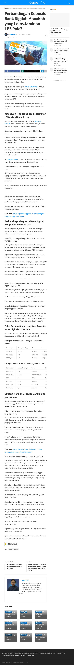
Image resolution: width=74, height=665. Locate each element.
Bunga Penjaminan (31, 87)
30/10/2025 (9, 616)
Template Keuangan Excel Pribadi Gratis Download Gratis (61, 50)
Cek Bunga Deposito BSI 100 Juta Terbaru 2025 (25, 624)
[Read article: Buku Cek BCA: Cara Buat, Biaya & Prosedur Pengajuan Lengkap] (59, 20)
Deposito (28, 34)
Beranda (7, 8)
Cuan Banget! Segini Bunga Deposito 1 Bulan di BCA (10, 623)
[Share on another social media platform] (45, 71)
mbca (10, 549)
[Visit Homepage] (37, 2)
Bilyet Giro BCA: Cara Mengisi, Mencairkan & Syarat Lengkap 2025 (60, 70)
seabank (16, 549)
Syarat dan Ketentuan (20, 655)
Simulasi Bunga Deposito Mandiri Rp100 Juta (40, 612)
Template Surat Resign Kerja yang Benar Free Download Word (60, 41)
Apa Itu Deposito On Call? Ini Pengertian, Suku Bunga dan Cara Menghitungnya (40, 623)
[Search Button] (68, 2)
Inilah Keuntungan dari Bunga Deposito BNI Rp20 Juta (25, 635)
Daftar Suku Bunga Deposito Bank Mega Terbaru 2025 (25, 612)
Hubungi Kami (33, 653)
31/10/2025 (9, 628)
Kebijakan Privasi (61, 653)
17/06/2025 (39, 628)
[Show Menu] (5, 2)
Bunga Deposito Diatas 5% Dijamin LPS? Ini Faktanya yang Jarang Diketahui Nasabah (40, 634)
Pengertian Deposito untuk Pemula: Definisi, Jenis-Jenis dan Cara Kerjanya (60, 60)
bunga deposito (13, 159)
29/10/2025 (21, 34)
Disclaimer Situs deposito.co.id (21, 653)
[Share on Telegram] (42, 71)
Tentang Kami (30, 655)
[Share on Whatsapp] (22, 71)
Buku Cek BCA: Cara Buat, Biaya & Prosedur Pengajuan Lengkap (57, 30)
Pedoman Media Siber (7, 655)
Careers (4, 653)
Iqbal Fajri (13, 34)
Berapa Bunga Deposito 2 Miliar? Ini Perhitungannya (10, 612)
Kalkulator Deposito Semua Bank (47, 653)
